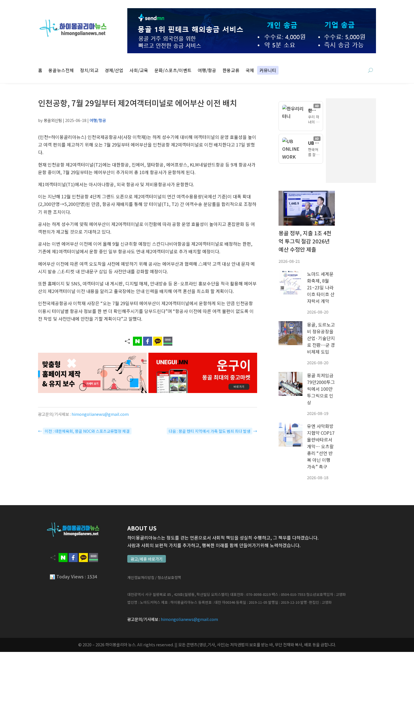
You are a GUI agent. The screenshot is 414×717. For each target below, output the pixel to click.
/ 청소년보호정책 (168, 577)
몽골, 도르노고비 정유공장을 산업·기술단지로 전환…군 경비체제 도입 (321, 338)
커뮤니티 (267, 71)
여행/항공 (207, 71)
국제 (250, 71)
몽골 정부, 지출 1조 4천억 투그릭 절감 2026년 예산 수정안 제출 (305, 241)
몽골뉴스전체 (61, 71)
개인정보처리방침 (140, 577)
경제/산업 (114, 71)
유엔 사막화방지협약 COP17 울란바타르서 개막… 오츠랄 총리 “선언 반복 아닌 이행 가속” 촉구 (321, 446)
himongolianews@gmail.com (100, 414)
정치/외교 (89, 71)
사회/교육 (139, 71)
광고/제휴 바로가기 (147, 559)
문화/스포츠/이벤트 (173, 71)
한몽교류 (230, 71)
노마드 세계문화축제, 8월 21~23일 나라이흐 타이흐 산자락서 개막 (321, 287)
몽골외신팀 (53, 120)
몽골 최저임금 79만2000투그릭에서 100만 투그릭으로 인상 (321, 389)
